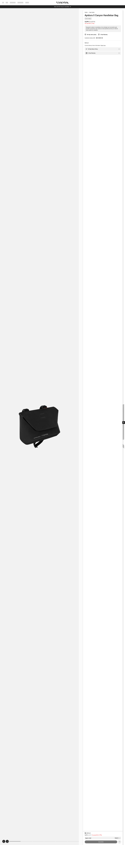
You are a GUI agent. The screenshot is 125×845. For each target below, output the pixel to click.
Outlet (86, 12)
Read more (103, 45)
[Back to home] (62, 2)
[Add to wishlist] (119, 841)
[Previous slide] (3, 841)
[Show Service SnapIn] (123, 422)
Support (27, 2)
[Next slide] (7, 841)
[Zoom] (39, 427)
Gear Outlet (91, 12)
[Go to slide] (26, 841)
